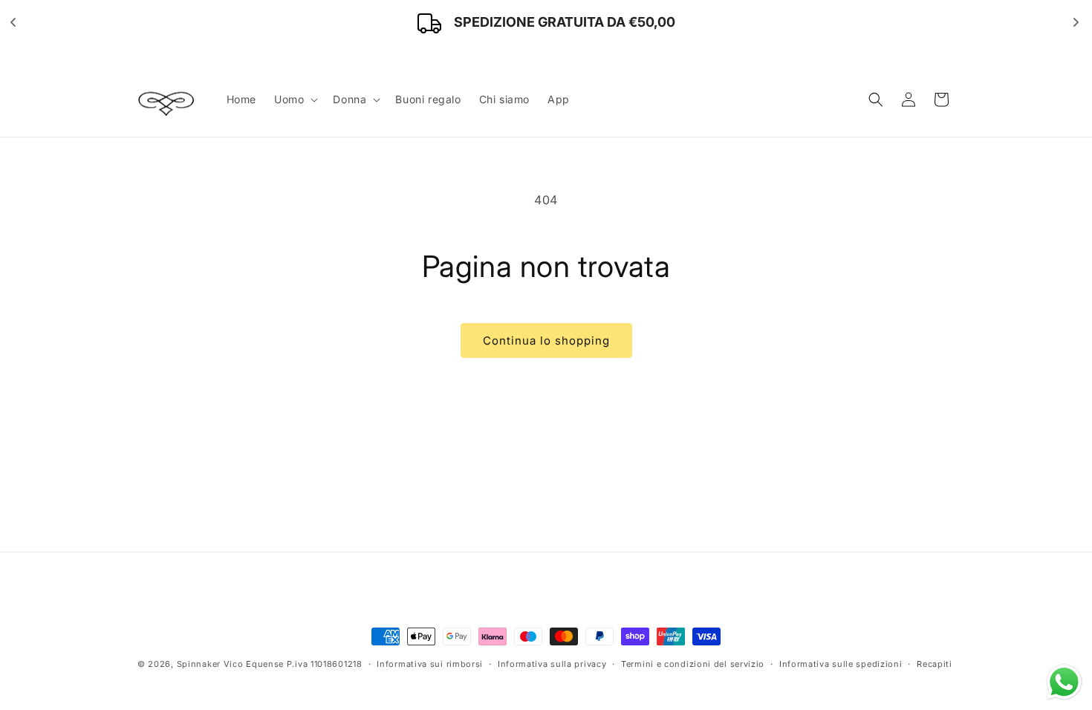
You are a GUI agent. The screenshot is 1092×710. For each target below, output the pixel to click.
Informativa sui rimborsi (430, 663)
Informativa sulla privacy (552, 663)
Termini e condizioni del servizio (692, 663)
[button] (294, 99)
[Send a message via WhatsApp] (1064, 682)
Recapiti (934, 663)
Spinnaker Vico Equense (230, 664)
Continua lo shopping (546, 340)
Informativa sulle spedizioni (841, 663)
